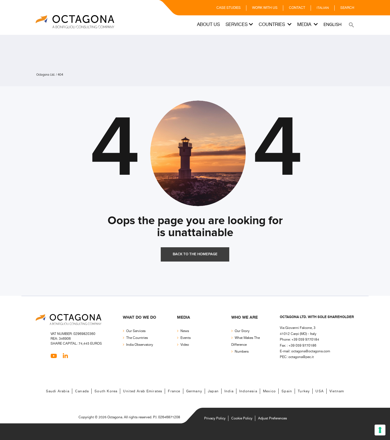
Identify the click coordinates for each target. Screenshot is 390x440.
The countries (137, 338)
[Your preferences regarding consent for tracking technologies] (380, 430)
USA (319, 391)
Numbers (242, 351)
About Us (208, 24)
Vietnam (336, 391)
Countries (272, 24)
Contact (297, 8)
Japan (213, 391)
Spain (287, 391)
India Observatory (139, 344)
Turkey (304, 391)
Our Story (242, 331)
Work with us (265, 8)
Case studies (228, 8)
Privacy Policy (215, 418)
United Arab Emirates (142, 391)
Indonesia (248, 391)
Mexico (269, 391)
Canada (82, 391)
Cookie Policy (241, 418)
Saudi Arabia (57, 391)
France (174, 391)
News (184, 331)
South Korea (106, 391)
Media (304, 24)
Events (185, 338)
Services (237, 24)
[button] (350, 25)
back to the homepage (195, 254)
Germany (194, 391)
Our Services (136, 331)
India (229, 391)
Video (184, 344)
